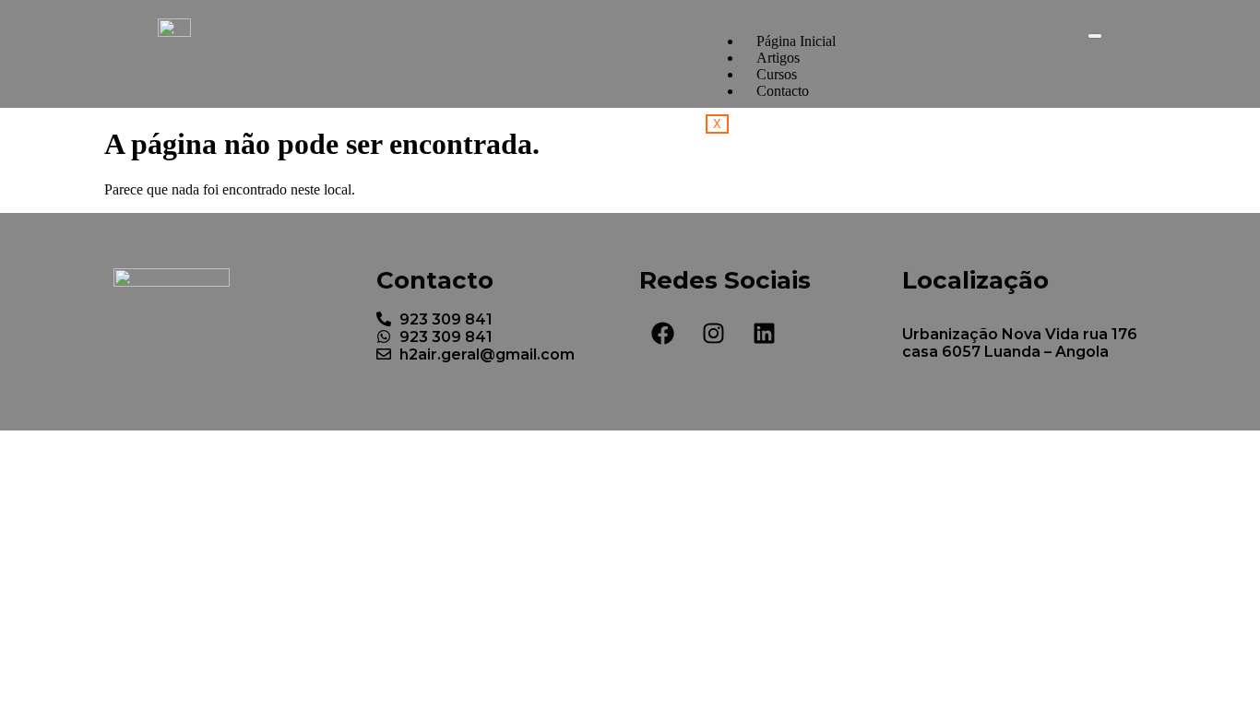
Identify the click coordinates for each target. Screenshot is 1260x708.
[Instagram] (713, 334)
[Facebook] (662, 334)
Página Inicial (796, 41)
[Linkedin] (764, 334)
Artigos (778, 57)
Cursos (776, 74)
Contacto (782, 91)
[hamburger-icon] (1095, 36)
